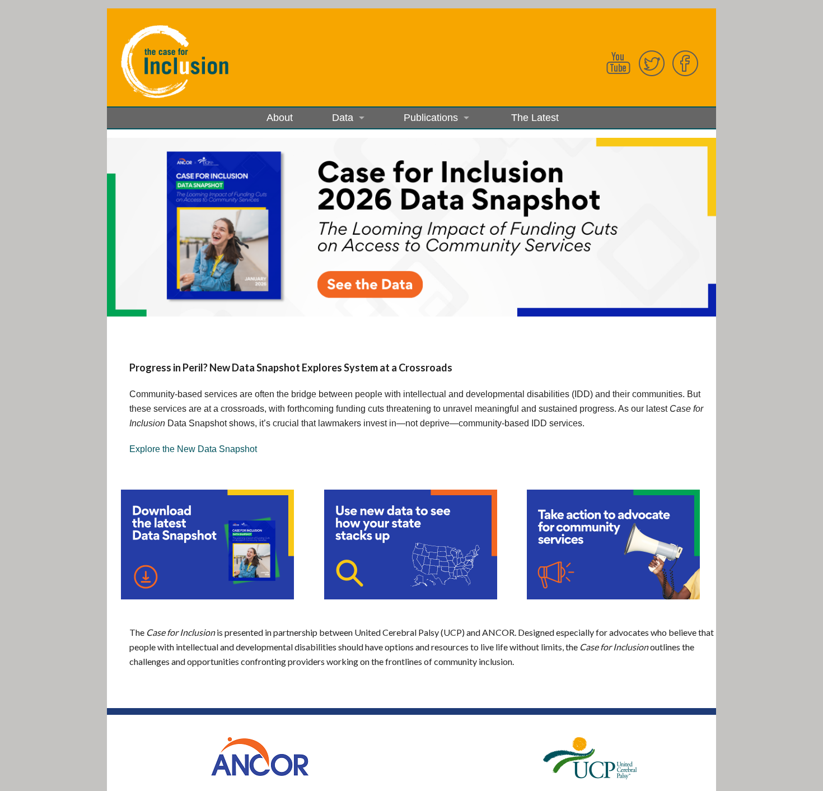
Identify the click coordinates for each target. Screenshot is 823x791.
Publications (431, 117)
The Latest (533, 117)
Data (342, 117)
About (278, 117)
